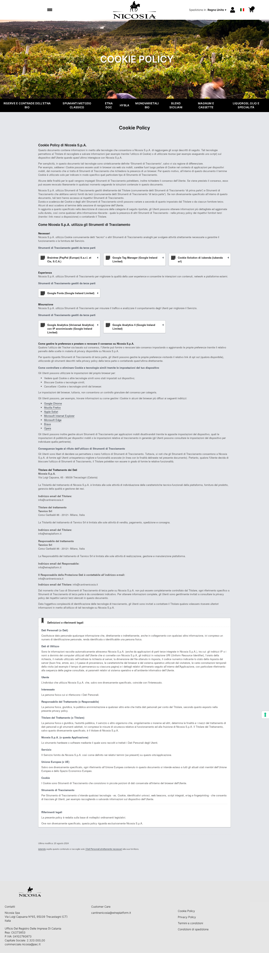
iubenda (42, 848)
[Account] (232, 10)
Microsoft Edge (52, 420)
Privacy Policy (187, 917)
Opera (47, 428)
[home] (135, 10)
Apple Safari (51, 411)
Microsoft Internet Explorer (59, 416)
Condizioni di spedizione (193, 929)
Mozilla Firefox (52, 407)
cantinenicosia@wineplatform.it (111, 912)
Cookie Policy (186, 911)
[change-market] (208, 10)
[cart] (251, 10)
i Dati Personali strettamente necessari (103, 848)
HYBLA (124, 105)
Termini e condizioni (190, 923)
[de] (242, 5)
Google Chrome (53, 403)
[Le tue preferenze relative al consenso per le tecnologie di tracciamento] (265, 714)
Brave (47, 424)
